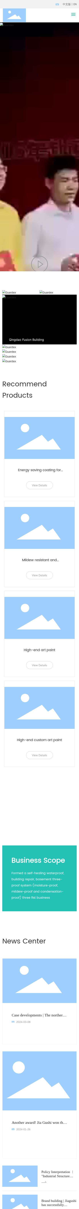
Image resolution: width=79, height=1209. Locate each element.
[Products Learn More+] (39, 351)
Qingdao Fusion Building (26, 340)
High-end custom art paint (39, 740)
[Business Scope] (58, 292)
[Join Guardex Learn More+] (39, 346)
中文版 (67, 4)
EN (75, 4)
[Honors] (39, 356)
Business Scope (38, 860)
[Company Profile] (21, 292)
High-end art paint (39, 650)
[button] (56, 339)
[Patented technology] (39, 361)
